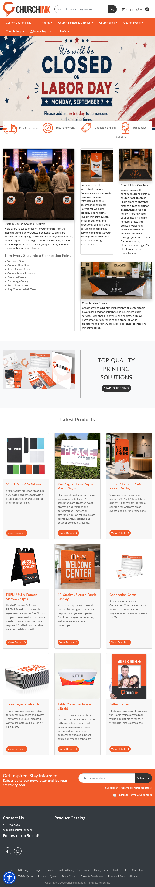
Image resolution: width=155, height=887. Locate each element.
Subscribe (143, 778)
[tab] (74, 115)
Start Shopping (116, 388)
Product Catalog (69, 817)
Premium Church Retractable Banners (93, 186)
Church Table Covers (94, 303)
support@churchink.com (17, 829)
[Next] (143, 83)
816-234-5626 (11, 825)
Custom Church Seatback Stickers (25, 223)
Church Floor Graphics (134, 185)
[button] (9, 877)
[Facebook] (8, 850)
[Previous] (11, 83)
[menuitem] (20, 22)
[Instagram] (18, 850)
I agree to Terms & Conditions (135, 794)
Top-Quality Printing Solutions (116, 369)
